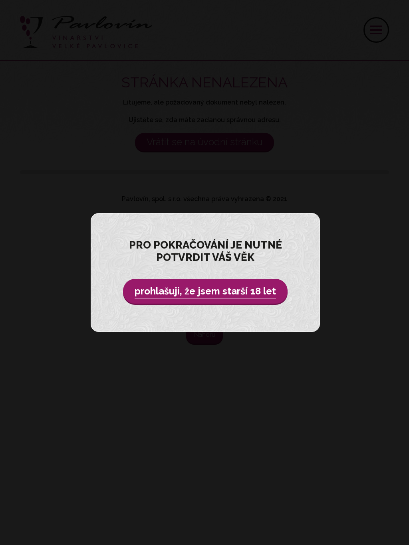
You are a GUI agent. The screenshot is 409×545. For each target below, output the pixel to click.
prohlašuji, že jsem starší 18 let (205, 291)
